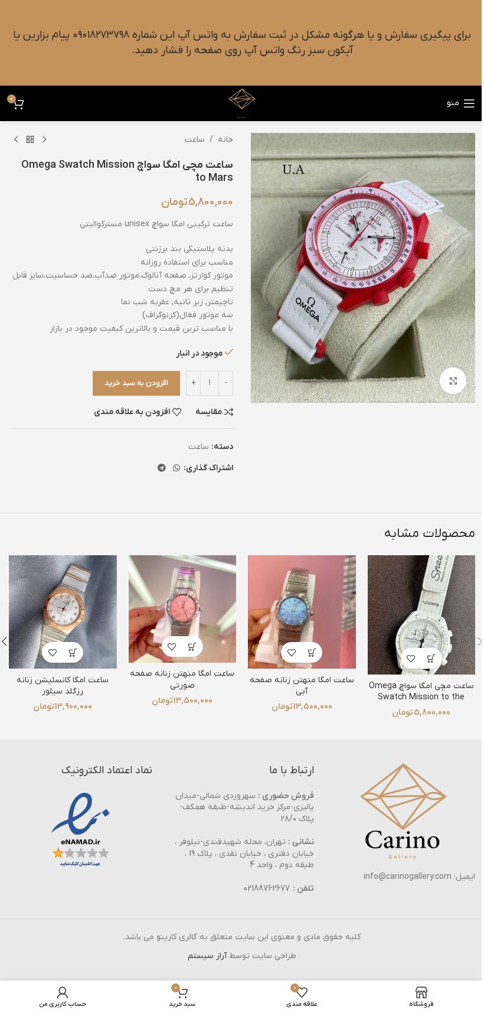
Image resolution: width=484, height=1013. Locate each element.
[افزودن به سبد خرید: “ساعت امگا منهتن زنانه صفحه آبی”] (312, 652)
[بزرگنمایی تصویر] (453, 380)
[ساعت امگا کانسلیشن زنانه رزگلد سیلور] (63, 612)
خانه (225, 139)
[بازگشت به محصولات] (30, 140)
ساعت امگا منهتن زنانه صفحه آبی (302, 686)
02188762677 (267, 888)
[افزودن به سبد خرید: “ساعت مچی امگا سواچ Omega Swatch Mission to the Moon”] (431, 658)
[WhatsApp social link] (176, 468)
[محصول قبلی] (44, 140)
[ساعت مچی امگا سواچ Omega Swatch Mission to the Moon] (422, 615)
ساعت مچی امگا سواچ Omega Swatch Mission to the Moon (421, 697)
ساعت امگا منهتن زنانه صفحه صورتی (182, 679)
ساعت (194, 139)
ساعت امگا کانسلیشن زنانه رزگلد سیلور (63, 686)
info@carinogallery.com (408, 876)
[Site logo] (241, 103)
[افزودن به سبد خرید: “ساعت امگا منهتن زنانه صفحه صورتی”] (192, 646)
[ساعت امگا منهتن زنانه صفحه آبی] (302, 612)
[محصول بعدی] (16, 140)
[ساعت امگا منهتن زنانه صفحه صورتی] (183, 609)
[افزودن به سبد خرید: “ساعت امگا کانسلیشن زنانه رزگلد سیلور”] (73, 652)
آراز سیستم (207, 956)
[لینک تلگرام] (161, 468)
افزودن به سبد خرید (136, 383)
